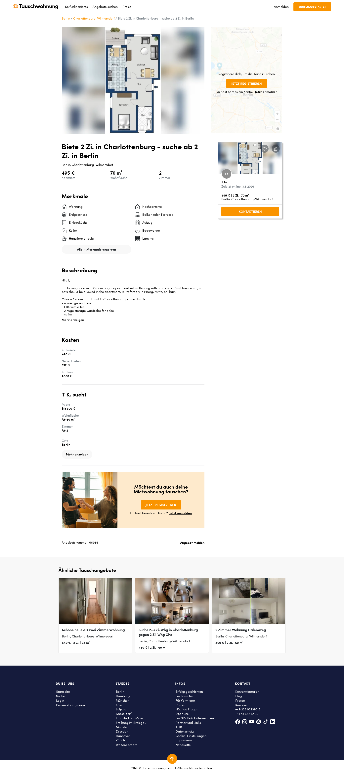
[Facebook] (237, 722)
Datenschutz (185, 731)
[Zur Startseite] (35, 6)
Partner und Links (188, 723)
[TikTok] (265, 722)
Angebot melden (192, 543)
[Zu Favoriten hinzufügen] (265, 149)
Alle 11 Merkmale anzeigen (96, 249)
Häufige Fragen (187, 709)
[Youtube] (251, 722)
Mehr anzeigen (73, 320)
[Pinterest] (258, 722)
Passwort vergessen (70, 705)
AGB (179, 727)
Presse (240, 700)
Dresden (122, 731)
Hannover (123, 736)
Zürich (120, 740)
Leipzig (121, 709)
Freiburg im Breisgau (131, 723)
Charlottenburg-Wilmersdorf (94, 18)
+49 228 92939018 (247, 709)
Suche (60, 696)
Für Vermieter (185, 700)
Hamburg (123, 696)
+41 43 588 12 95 (246, 714)
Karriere (241, 705)
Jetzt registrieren (246, 84)
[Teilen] (276, 149)
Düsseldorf (123, 714)
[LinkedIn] (272, 722)
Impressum (184, 740)
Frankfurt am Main (129, 718)
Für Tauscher (185, 696)
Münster (122, 727)
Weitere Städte (126, 745)
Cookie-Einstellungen (191, 736)
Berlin (66, 18)
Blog (238, 696)
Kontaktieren (250, 211)
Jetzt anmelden (266, 92)
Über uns (182, 714)
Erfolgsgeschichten (189, 691)
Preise (180, 705)
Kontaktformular (247, 691)
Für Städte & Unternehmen (195, 718)
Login (60, 700)
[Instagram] (244, 722)
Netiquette (183, 745)
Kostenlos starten (312, 6)
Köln (119, 705)
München (122, 700)
